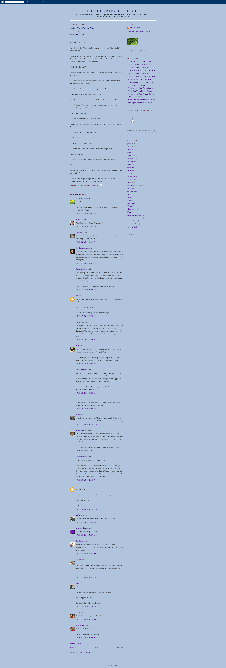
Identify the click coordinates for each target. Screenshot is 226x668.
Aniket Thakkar (81, 346)
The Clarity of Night (113, 11)
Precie (78, 414)
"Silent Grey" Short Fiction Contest (139, 91)
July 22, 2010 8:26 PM (86, 289)
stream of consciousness (135, 221)
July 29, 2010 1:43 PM (86, 637)
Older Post (119, 647)
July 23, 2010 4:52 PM (86, 408)
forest (129, 170)
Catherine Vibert (78, 34)
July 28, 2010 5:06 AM (86, 522)
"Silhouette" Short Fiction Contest (139, 67)
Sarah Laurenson (81, 430)
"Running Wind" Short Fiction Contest (141, 76)
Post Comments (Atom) (88, 652)
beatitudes (131, 203)
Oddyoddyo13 (81, 232)
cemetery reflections (134, 218)
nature (129, 173)
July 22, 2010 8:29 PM (86, 316)
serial (129, 152)
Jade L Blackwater (82, 198)
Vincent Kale (80, 625)
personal (130, 158)
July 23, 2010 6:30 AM (86, 393)
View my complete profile (138, 31)
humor (129, 182)
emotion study (132, 227)
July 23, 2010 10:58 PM (87, 424)
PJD (77, 295)
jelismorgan (80, 399)
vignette (130, 149)
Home (97, 647)
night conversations (134, 215)
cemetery (130, 167)
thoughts (130, 164)
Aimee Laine (80, 219)
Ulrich (129, 206)
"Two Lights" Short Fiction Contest (139, 102)
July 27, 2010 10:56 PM (87, 509)
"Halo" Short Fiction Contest (137, 85)
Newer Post (74, 647)
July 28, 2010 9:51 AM (86, 553)
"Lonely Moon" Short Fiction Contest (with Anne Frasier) (140, 95)
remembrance (132, 176)
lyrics (129, 155)
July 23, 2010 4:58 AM (86, 363)
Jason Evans (135, 27)
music (129, 197)
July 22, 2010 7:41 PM (86, 263)
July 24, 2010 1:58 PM (86, 480)
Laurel (78, 612)
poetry (129, 143)
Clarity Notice (132, 224)
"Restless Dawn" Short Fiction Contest (140, 82)
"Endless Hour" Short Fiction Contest (140, 88)
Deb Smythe (80, 541)
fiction (129, 146)
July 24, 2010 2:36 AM (86, 451)
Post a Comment (75, 643)
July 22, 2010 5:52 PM (86, 226)
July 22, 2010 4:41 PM (86, 213)
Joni (77, 583)
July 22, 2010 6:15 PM (86, 242)
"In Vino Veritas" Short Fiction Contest (141, 70)
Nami (129, 212)
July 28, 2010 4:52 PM (86, 577)
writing (129, 179)
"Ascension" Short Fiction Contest (139, 73)
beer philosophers (133, 185)
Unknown (79, 486)
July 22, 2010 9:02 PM (86, 340)
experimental (132, 191)
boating (130, 188)
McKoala (79, 515)
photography (132, 209)
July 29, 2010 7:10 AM (86, 619)
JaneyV (78, 559)
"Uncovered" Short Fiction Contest (139, 64)
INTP (129, 200)
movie (129, 194)
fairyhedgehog (81, 528)
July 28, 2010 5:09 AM (86, 535)
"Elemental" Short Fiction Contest (139, 61)
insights (130, 161)
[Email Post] (100, 185)
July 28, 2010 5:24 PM (86, 606)
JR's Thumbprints (82, 248)
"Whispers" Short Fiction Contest (139, 79)
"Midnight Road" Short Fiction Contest (141, 99)
